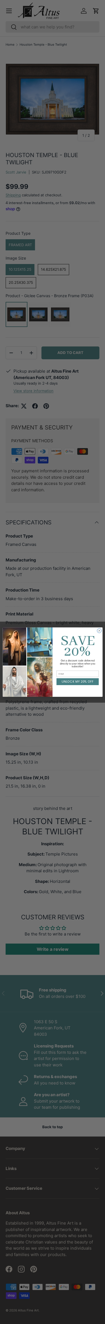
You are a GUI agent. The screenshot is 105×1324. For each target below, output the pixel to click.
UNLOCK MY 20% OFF (78, 682)
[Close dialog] (99, 630)
